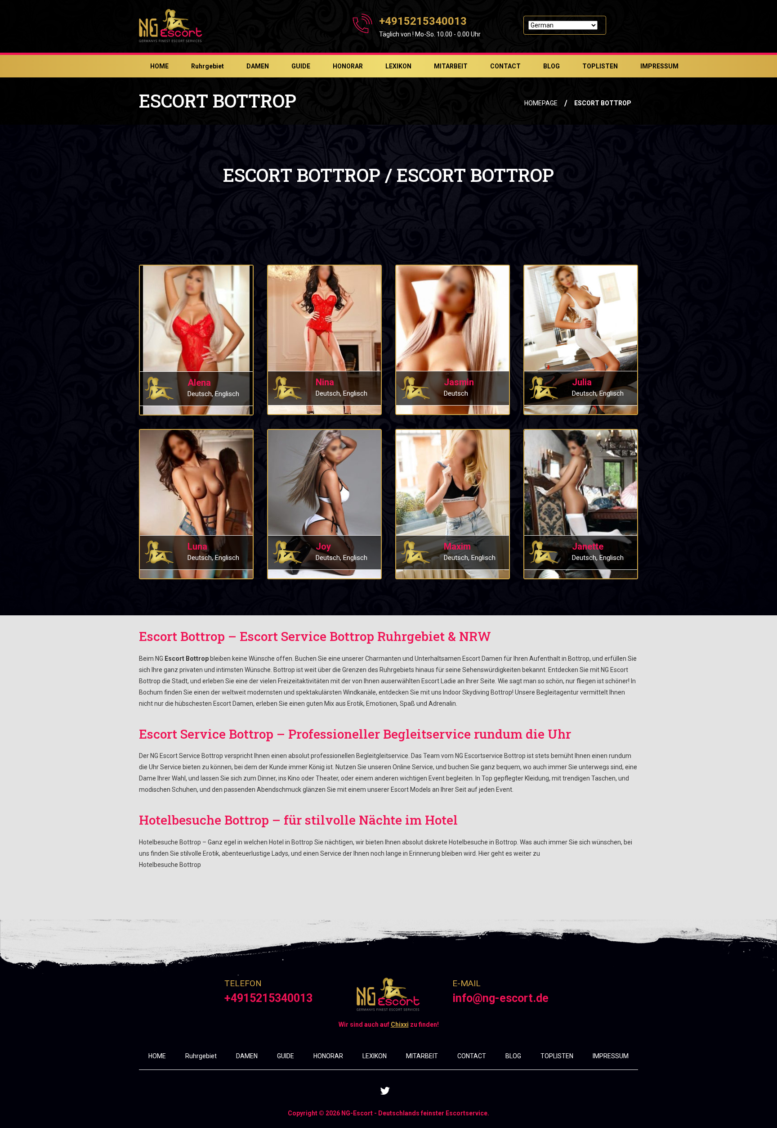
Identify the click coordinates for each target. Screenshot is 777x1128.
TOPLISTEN (600, 66)
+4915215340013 (423, 21)
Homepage (541, 103)
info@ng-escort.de (500, 998)
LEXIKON (398, 66)
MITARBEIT (451, 66)
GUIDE (300, 66)
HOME (159, 66)
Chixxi (400, 1024)
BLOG (551, 66)
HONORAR (348, 66)
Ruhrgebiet (207, 66)
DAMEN (257, 66)
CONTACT (505, 66)
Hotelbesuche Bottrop (170, 864)
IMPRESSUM (659, 66)
